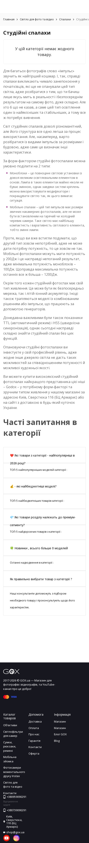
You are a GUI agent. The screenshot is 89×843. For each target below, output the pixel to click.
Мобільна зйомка (9, 759)
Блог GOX (60, 734)
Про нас (34, 734)
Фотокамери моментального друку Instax (14, 772)
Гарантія (34, 741)
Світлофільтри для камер (13, 734)
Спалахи (65, 19)
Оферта (34, 753)
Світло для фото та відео (37, 19)
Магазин (60, 721)
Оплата (34, 728)
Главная (8, 19)
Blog (57, 741)
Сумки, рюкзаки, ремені (9, 746)
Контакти (35, 747)
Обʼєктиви (10, 725)
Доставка (35, 721)
